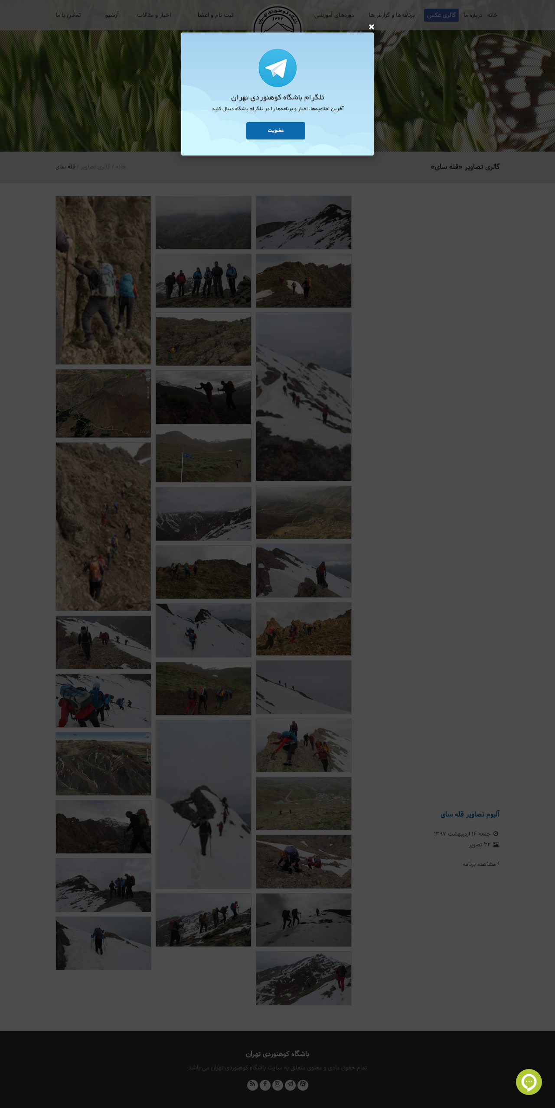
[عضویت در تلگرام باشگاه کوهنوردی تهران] (277, 95)
